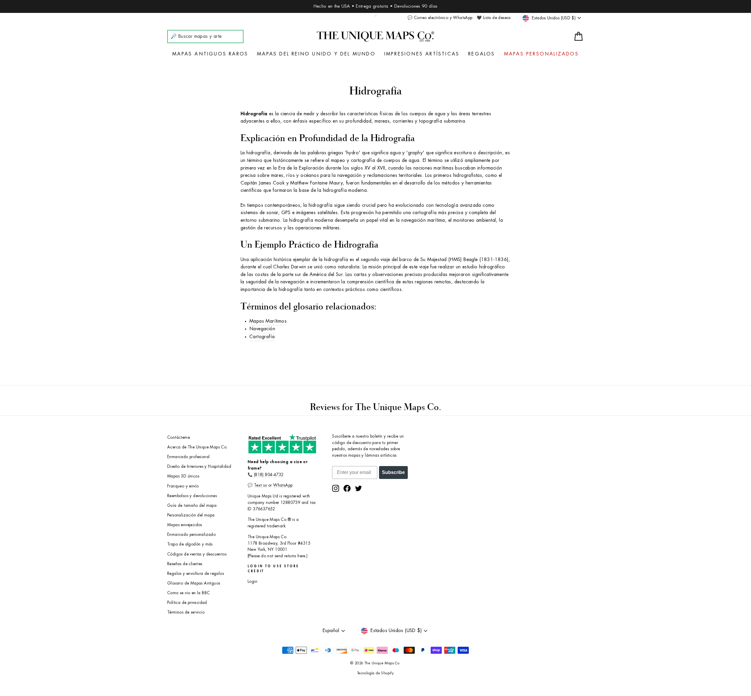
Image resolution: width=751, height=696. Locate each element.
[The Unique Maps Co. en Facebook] (347, 488)
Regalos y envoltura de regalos (195, 573)
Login (252, 581)
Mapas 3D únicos (183, 476)
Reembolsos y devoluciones (192, 496)
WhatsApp (282, 485)
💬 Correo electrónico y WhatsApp (439, 18)
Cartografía (262, 336)
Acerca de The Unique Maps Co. (197, 447)
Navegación (262, 328)
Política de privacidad (187, 602)
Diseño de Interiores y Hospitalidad (199, 466)
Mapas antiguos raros (210, 54)
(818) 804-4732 (269, 475)
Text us (260, 485)
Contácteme (178, 437)
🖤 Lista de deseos (494, 18)
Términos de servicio (185, 612)
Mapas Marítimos (268, 321)
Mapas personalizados (541, 54)
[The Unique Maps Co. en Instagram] (335, 488)
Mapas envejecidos (184, 525)
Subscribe (393, 472)
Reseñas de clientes (184, 564)
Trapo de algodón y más (190, 544)
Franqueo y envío (183, 486)
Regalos (481, 54)
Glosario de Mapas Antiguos (193, 583)
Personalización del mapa (191, 515)
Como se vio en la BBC (188, 593)
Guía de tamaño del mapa (191, 505)
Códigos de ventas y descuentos (196, 554)
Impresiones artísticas (421, 54)
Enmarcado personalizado (191, 534)
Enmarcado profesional (188, 457)
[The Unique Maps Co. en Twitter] (358, 488)
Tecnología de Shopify (375, 673)
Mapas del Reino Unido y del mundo (316, 54)
